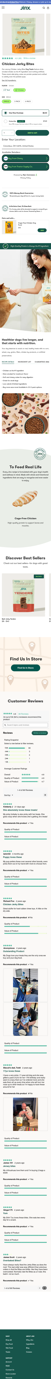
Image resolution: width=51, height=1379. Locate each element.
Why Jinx (29, 1340)
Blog (27, 1348)
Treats (8, 1352)
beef (8, 90)
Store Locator (11, 1374)
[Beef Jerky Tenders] (23, 595)
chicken (21, 90)
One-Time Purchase (28, 113)
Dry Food (9, 1344)
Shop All (9, 1340)
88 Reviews (24, 714)
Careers (29, 1352)
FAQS (8, 1366)
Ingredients (30, 1344)
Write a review (29, 58)
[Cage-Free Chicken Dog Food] (9, 227)
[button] (44, 7)
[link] (12, 58)
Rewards (9, 1378)
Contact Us (10, 1370)
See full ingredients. (9, 80)
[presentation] (25, 985)
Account (9, 1362)
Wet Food (9, 1348)
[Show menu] (3, 7)
